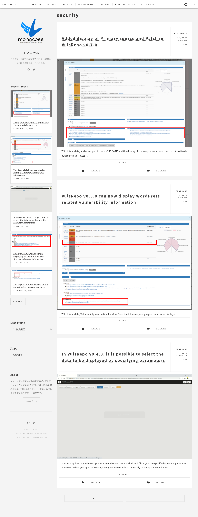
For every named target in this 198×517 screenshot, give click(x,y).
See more (18, 302)
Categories (9, 4)
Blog (69, 4)
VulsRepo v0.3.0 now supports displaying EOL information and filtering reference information (28, 256)
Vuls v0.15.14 (108, 151)
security (95, 171)
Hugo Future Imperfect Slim (34, 433)
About (54, 4)
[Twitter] (34, 69)
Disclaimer (148, 4)
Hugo (44, 437)
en (194, 4)
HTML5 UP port (23, 437)
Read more (124, 163)
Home (38, 4)
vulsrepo (161, 171)
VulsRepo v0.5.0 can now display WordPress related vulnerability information (29, 172)
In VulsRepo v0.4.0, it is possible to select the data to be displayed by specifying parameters (30, 220)
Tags (106, 4)
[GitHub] (29, 69)
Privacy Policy (126, 4)
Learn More (31, 401)
